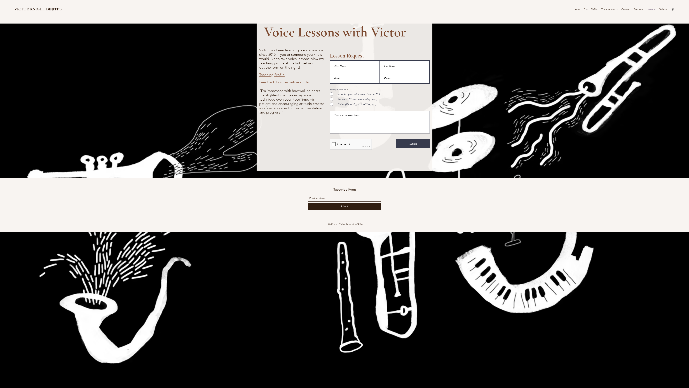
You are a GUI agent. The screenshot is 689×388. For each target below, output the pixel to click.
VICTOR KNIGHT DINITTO (38, 9)
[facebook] (673, 9)
